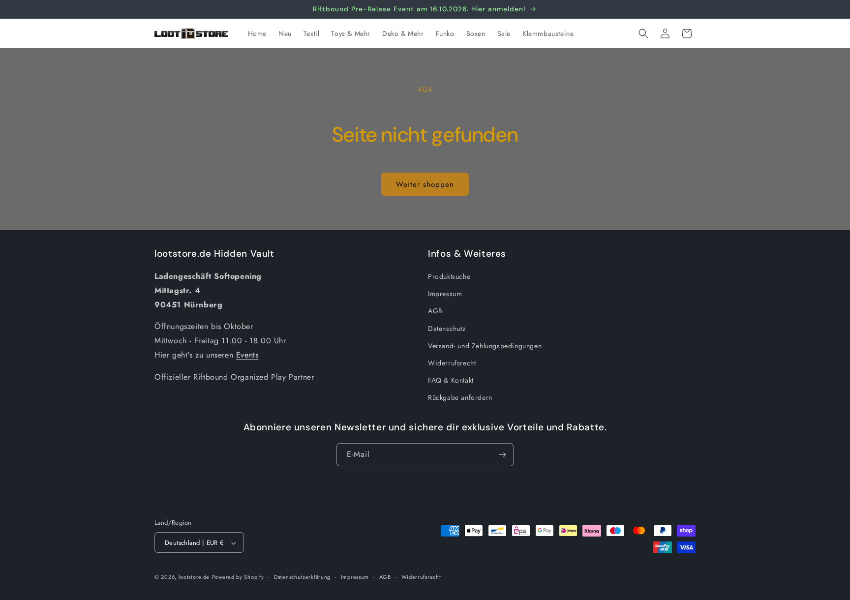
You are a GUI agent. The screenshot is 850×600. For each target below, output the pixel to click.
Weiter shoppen (425, 184)
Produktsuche (449, 276)
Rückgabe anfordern (460, 398)
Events (247, 354)
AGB (435, 311)
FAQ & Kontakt (451, 380)
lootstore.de (194, 577)
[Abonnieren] (502, 454)
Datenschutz (447, 328)
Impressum (445, 294)
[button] (643, 33)
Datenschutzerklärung (302, 577)
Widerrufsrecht (452, 363)
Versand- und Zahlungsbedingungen (485, 346)
